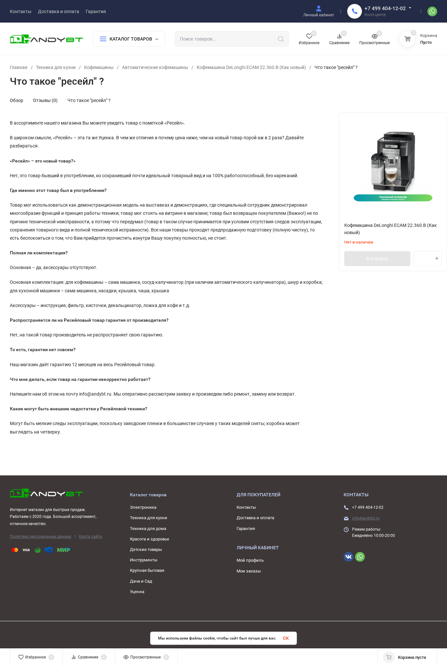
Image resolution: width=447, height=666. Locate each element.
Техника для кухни (56, 67)
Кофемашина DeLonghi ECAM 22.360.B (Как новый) (251, 67)
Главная (18, 67)
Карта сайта (90, 536)
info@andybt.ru (366, 518)
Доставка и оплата (255, 517)
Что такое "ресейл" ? (89, 100)
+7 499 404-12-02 (385, 8)
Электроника (143, 507)
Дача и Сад (141, 581)
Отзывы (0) (45, 100)
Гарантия (246, 528)
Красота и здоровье (149, 539)
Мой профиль (250, 560)
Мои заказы (249, 571)
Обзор (16, 100)
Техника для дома (148, 528)
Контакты (246, 507)
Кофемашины (99, 67)
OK (286, 638)
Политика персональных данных (40, 536)
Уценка (137, 591)
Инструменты (143, 559)
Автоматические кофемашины (155, 67)
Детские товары (146, 549)
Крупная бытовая (147, 570)
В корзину (377, 258)
